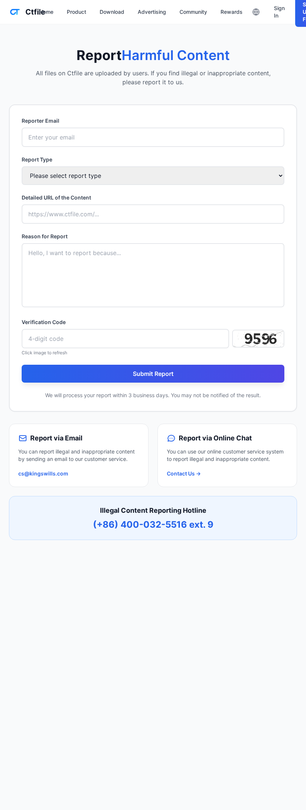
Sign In (279, 12)
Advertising (152, 12)
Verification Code (44, 322)
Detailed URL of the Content (56, 197)
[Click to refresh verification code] (258, 339)
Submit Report (153, 373)
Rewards (232, 12)
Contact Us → (184, 473)
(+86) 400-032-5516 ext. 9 (153, 524)
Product (76, 12)
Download (112, 12)
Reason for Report (45, 236)
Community (193, 12)
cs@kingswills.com (43, 473)
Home (46, 12)
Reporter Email (40, 120)
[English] (256, 11)
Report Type (37, 159)
